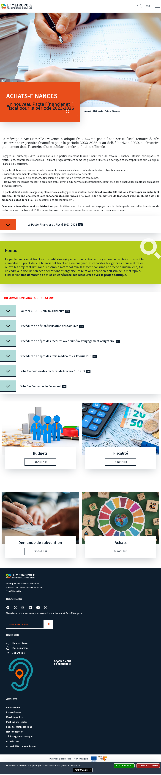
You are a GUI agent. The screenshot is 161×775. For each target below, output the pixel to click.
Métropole (98, 111)
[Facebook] (7, 607)
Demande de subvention (40, 542)
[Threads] (45, 607)
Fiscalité (120, 453)
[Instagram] (23, 607)
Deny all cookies (149, 765)
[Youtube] (38, 607)
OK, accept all (125, 765)
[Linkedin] (30, 607)
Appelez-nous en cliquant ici (62, 662)
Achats (121, 542)
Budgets (40, 453)
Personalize (81, 770)
